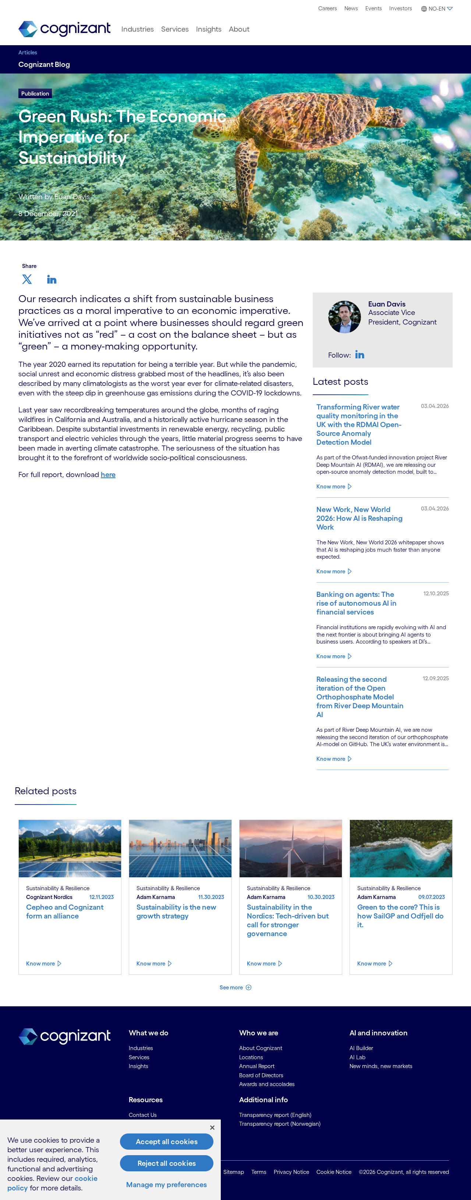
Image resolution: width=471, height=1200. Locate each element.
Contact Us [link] (143, 1115)
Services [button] (175, 29)
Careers (327, 8)
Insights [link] (138, 1066)
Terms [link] (258, 1172)
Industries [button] (137, 29)
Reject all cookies (167, 1163)
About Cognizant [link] (260, 1048)
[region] (110, 1160)
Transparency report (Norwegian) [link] (280, 1124)
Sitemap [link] (233, 1172)
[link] (64, 29)
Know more (330, 486)
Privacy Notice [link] (291, 1172)
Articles (27, 52)
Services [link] (139, 1057)
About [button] (239, 29)
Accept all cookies (167, 1142)
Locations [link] (251, 1057)
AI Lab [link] (357, 1057)
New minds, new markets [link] (381, 1066)
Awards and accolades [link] (267, 1084)
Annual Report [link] (257, 1066)
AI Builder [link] (361, 1048)
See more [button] (232, 987)
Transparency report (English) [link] (275, 1115)
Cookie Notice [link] (333, 1172)
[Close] (212, 1127)
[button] (436, 8)
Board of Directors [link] (261, 1075)
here (108, 474)
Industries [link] (141, 1048)
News (351, 8)
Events (373, 8)
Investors (400, 8)
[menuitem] (328, 8)
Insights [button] (209, 29)
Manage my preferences (166, 1185)
